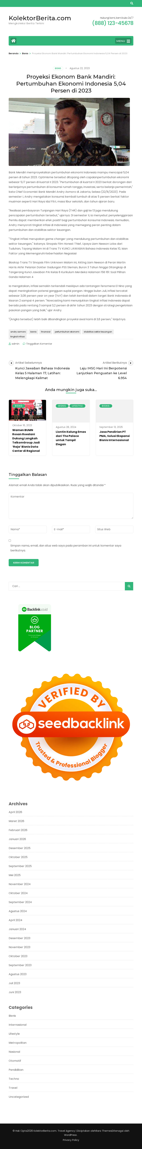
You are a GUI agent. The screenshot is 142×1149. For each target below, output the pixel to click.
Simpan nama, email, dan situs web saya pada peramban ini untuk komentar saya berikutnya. (65, 548)
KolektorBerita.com (40, 18)
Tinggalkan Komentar (39, 343)
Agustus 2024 (18, 911)
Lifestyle (77, 405)
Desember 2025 (19, 848)
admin (15, 343)
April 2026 (15, 812)
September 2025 (20, 866)
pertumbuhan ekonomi (67, 331)
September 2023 (20, 965)
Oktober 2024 (18, 893)
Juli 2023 (14, 983)
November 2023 (19, 947)
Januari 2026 (17, 839)
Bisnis (58, 68)
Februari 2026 (18, 830)
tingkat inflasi (17, 336)
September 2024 (20, 902)
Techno (14, 1079)
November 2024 (20, 884)
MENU (120, 41)
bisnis (33, 331)
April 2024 (15, 920)
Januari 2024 (17, 929)
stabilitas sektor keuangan (98, 331)
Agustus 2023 (17, 974)
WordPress (70, 1135)
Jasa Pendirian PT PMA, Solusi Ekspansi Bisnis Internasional (114, 436)
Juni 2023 (15, 992)
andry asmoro (18, 331)
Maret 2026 (16, 821)
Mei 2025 (15, 875)
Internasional (17, 1025)
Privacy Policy (71, 1140)
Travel (13, 1088)
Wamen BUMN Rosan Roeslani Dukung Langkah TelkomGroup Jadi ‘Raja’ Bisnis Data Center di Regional (26, 440)
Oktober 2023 (18, 956)
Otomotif (15, 1061)
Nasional (14, 1052)
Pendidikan (16, 1070)
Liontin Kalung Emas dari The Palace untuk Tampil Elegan (71, 438)
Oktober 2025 (18, 857)
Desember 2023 (19, 938)
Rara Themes (104, 1131)
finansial (45, 331)
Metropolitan (17, 1043)
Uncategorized (19, 1097)
